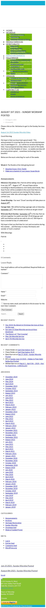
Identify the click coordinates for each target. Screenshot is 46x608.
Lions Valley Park (16, 48)
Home (9, 30)
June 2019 (9, 495)
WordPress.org (11, 548)
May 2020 (9, 474)
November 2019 (11, 488)
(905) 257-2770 (7, 588)
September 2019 (11, 493)
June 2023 (9, 398)
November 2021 (11, 433)
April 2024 (9, 384)
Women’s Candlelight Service (21, 53)
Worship (10, 32)
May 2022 (9, 419)
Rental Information (17, 96)
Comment (5, 273)
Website (4, 300)
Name (3, 292)
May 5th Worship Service (14, 336)
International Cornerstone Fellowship (23, 61)
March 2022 (10, 423)
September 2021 (11, 437)
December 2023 (11, 386)
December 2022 (11, 412)
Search (21, 314)
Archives (8, 520)
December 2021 (11, 430)
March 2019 (10, 502)
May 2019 (9, 498)
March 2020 (10, 479)
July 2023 (9, 395)
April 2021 (9, 449)
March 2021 (10, 451)
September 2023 (11, 391)
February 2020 (10, 481)
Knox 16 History (15, 76)
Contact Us (12, 90)
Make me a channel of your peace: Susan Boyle (22, 171)
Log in (7, 541)
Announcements (15, 55)
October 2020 (10, 463)
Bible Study (15, 46)
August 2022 (10, 414)
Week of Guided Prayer (18, 51)
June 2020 (9, 472)
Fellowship (12, 58)
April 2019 (9, 500)
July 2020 (9, 470)
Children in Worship (18, 34)
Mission (10, 76)
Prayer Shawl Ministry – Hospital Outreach (25, 81)
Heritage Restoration (13, 523)
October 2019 (10, 491)
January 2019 (10, 507)
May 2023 (9, 400)
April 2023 (9, 402)
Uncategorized (10, 527)
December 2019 (11, 486)
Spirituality (12, 44)
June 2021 (9, 444)
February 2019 (10, 505)
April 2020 (9, 477)
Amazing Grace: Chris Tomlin (15, 169)
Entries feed (9, 543)
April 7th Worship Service (14, 339)
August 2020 (10, 468)
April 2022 (9, 421)
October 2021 (10, 435)
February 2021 (10, 454)
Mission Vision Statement (19, 82)
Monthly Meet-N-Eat (18, 69)
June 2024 (9, 379)
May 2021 (9, 447)
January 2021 (10, 456)
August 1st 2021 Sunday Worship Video (15, 132)
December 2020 (11, 458)
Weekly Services (14, 42)
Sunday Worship (11, 525)
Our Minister (15, 37)
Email (3, 296)
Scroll (3, 575)
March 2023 (10, 405)
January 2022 (10, 428)
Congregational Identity (19, 73)
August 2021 (10, 440)
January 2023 (10, 409)
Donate (13, 94)
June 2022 (9, 416)
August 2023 (10, 393)
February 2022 (10, 426)
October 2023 (10, 388)
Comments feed (11, 546)
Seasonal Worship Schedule (20, 39)
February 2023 (10, 407)
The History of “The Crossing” (16, 334)
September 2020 (11, 465)
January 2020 (10, 484)
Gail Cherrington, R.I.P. (26, 350)
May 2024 (9, 381)
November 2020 (11, 461)
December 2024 (11, 377)
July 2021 (9, 442)
